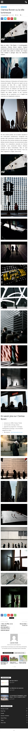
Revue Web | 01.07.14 (23, 624)
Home (2, 5)
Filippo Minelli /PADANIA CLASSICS (14, 663)
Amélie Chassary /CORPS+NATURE (22, 663)
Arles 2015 (3, 722)
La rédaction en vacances (16, 688)
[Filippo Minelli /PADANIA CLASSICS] (14, 658)
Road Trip (3, 711)
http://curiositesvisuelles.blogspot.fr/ (14, 644)
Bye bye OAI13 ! (14, 680)
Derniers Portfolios (5, 715)
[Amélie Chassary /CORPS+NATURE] (23, 658)
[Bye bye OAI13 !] (5, 683)
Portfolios (3, 7)
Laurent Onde (5, 15)
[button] (25, 2)
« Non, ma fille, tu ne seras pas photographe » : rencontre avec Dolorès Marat (7, 627)
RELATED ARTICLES (8, 652)
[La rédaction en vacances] (5, 690)
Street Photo (3, 718)
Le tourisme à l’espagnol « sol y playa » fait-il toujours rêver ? (18, 696)
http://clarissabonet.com (16, 432)
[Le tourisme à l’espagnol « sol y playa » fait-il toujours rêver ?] (5, 698)
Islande (2, 713)
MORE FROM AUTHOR (19, 652)
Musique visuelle (4, 708)
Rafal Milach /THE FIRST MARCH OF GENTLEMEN (4, 663)
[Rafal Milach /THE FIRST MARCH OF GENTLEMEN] (5, 658)
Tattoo (2, 720)
